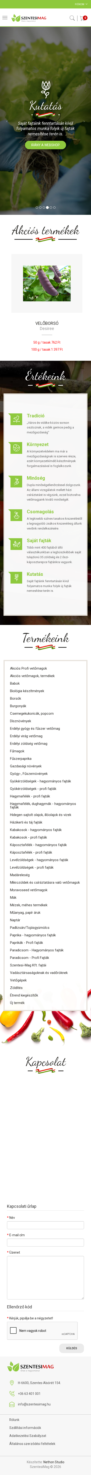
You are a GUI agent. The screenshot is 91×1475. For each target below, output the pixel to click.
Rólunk (14, 1420)
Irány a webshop (45, 145)
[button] (7, 121)
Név (12, 1218)
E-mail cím (17, 1235)
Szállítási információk (25, 1428)
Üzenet (14, 1252)
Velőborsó (45, 323)
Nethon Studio (53, 1462)
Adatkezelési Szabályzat (27, 1436)
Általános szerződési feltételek (32, 1444)
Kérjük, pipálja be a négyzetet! (31, 1318)
